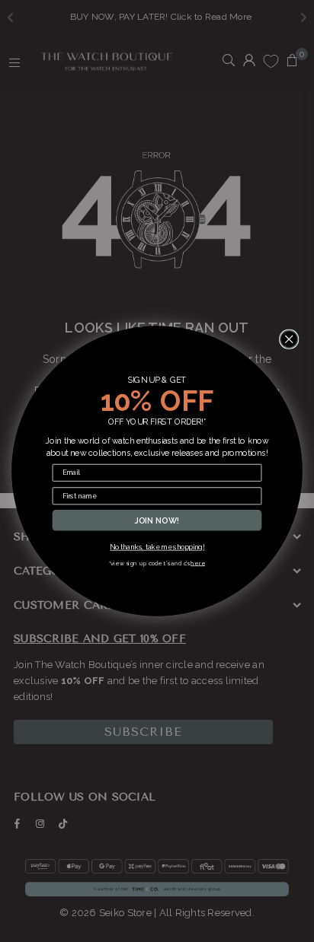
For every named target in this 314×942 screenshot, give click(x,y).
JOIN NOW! (157, 520)
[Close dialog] (289, 339)
